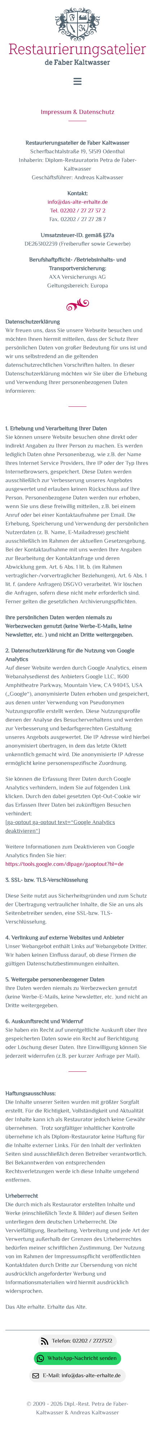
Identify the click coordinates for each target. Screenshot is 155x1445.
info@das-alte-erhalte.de (78, 202)
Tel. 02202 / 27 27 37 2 (77, 211)
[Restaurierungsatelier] (77, 38)
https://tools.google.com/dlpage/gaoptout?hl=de (64, 864)
